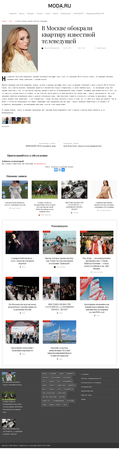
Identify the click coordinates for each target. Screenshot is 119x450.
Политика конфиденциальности (91, 378)
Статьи (39, 13)
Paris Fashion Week (49, 393)
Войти (55, 13)
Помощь (83, 399)
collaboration (68, 389)
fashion (51, 389)
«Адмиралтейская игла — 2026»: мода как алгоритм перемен (22, 261)
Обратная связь (86, 395)
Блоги (21, 13)
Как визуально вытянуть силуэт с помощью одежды (14, 203)
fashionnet (53, 373)
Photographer (56, 377)
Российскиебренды (58, 400)
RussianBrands (67, 381)
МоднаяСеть (70, 373)
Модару (45, 385)
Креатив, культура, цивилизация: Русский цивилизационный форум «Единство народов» (59, 351)
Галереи (30, 13)
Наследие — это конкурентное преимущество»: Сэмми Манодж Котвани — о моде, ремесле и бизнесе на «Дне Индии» (97, 263)
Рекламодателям (86, 387)
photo (44, 381)
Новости (12, 13)
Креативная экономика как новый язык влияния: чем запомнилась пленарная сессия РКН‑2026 (96, 308)
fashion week (62, 393)
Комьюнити (66, 13)
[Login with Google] (59, 169)
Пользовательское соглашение (91, 382)
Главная (4, 21)
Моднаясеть (71, 385)
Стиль (47, 13)
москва (51, 404)
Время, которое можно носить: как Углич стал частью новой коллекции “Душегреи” (59, 261)
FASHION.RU (79, 13)
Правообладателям (87, 391)
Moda (58, 381)
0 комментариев (100, 48)
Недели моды (61, 385)
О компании (85, 374)
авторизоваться (40, 164)
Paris (65, 404)
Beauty (59, 404)
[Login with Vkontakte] (63, 169)
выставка (62, 397)
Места (44, 389)
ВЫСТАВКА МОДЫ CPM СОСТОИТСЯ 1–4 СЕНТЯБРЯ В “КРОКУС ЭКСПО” (74, 205)
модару (62, 373)
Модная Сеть (46, 400)
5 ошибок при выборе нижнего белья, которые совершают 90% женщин (104, 204)
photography (67, 377)
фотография (70, 400)
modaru (45, 373)
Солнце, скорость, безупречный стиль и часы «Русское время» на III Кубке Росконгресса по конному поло (44, 207)
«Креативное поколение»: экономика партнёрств (22, 349)
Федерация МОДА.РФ (95, 13)
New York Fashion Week (50, 397)
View (13, 189)
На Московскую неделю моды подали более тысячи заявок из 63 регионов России (22, 307)
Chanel (44, 404)
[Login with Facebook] (56, 169)
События (51, 381)
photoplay (46, 377)
